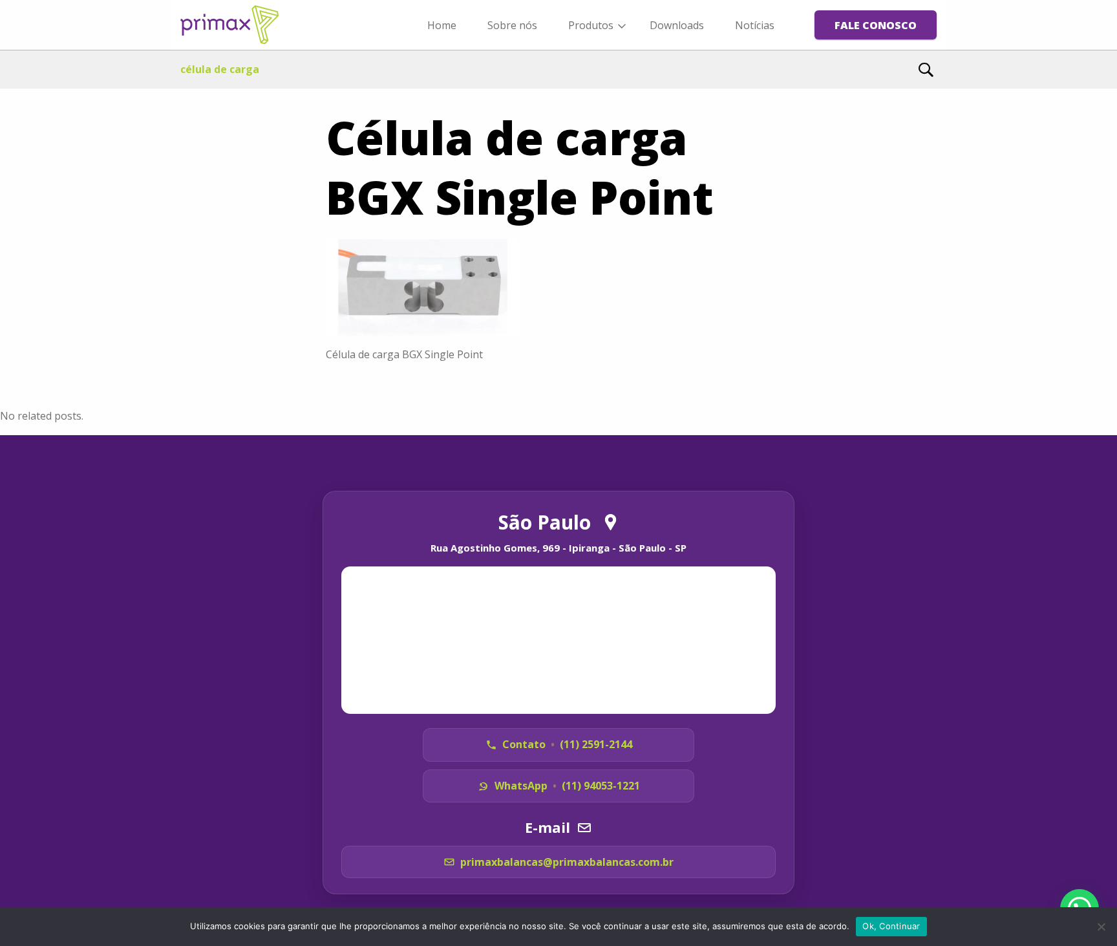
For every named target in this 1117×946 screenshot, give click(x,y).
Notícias (754, 25)
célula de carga (219, 69)
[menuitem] (442, 24)
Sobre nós (512, 25)
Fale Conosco (876, 25)
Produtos (590, 25)
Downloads (677, 25)
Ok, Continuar (891, 926)
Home (441, 25)
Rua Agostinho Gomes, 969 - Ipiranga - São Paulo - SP (558, 547)
